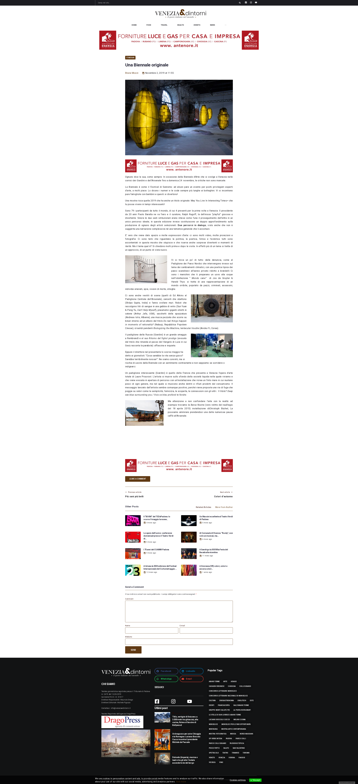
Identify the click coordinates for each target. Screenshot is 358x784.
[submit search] (240, 3)
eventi (211, 705)
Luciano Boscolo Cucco (219, 719)
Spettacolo (214, 753)
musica (233, 734)
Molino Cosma (240, 719)
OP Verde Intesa (215, 739)
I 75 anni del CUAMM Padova (156, 549)
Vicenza (212, 762)
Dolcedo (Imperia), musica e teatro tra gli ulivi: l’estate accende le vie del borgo (184, 760)
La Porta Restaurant (242, 710)
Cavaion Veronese (216, 686)
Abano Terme (214, 681)
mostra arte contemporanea (233, 729)
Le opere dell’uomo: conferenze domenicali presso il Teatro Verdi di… (158, 536)
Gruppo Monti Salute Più (219, 710)
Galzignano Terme (241, 705)
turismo (246, 753)
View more (181, 782)
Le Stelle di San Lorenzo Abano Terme (225, 715)
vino (221, 762)
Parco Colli (241, 739)
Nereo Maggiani (246, 734)
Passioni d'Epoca (237, 743)
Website (128, 637)
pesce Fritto (214, 748)
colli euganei (245, 686)
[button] (166, 671)
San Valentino (239, 748)
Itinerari (130, 58)
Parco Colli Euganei (217, 743)
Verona (232, 758)
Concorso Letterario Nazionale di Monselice (228, 696)
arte (225, 681)
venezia (222, 758)
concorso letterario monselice (223, 691)
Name (127, 626)
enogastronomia (226, 700)
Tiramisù (235, 753)
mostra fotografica (217, 734)
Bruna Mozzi (131, 73)
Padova (229, 739)
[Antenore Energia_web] (179, 40)
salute (226, 748)
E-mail (182, 626)
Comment (129, 599)
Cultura (212, 700)
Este (252, 700)
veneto (212, 758)
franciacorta (224, 705)
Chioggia (232, 686)
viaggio (242, 758)
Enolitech (242, 700)
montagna (213, 729)
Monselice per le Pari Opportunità (236, 724)
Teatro (225, 753)
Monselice (213, 724)
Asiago (234, 681)
